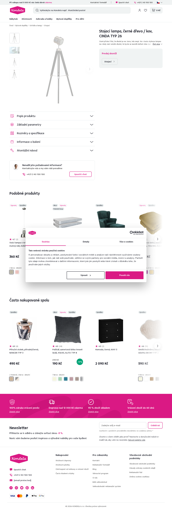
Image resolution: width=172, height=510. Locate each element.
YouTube (21, 487)
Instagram (16, 487)
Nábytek (13, 18)
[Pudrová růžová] (71, 379)
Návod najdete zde (136, 440)
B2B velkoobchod (100, 482)
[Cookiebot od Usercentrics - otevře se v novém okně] (132, 233)
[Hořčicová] (152, 272)
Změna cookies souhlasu (139, 476)
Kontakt (96, 460)
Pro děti (80, 18)
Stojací (47, 25)
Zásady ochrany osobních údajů (142, 468)
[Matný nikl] (11, 272)
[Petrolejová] (66, 379)
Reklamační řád (135, 472)
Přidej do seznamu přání (38, 205)
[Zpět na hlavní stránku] (17, 10)
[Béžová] (54, 379)
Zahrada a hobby (44, 18)
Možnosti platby (63, 465)
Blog (94, 469)
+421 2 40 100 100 (145, 2)
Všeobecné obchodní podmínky (142, 463)
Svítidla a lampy (36, 25)
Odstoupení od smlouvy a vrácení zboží (72, 469)
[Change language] (160, 2)
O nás (95, 477)
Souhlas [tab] (46, 242)
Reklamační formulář (101, 465)
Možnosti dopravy (63, 460)
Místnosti (27, 18)
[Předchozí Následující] (24, 222)
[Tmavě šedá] (82, 379)
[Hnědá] (152, 379)
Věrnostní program (100, 473)
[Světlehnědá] (77, 379)
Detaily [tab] (86, 242)
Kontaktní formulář (98, 2)
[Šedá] (157, 379)
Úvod (11, 25)
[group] (59, 69)
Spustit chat (124, 2)
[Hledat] (36, 10)
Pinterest (27, 487)
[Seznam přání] (145, 10)
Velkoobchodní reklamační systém (107, 486)
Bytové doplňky (64, 18)
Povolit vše (124, 275)
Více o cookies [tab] (126, 242)
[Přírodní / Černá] (17, 379)
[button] (52, 116)
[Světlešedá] (157, 272)
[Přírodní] (11, 379)
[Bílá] (146, 379)
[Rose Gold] (17, 272)
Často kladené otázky (65, 473)
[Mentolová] (60, 379)
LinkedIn (32, 487)
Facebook (11, 487)
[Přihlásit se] (139, 10)
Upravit (84, 275)
